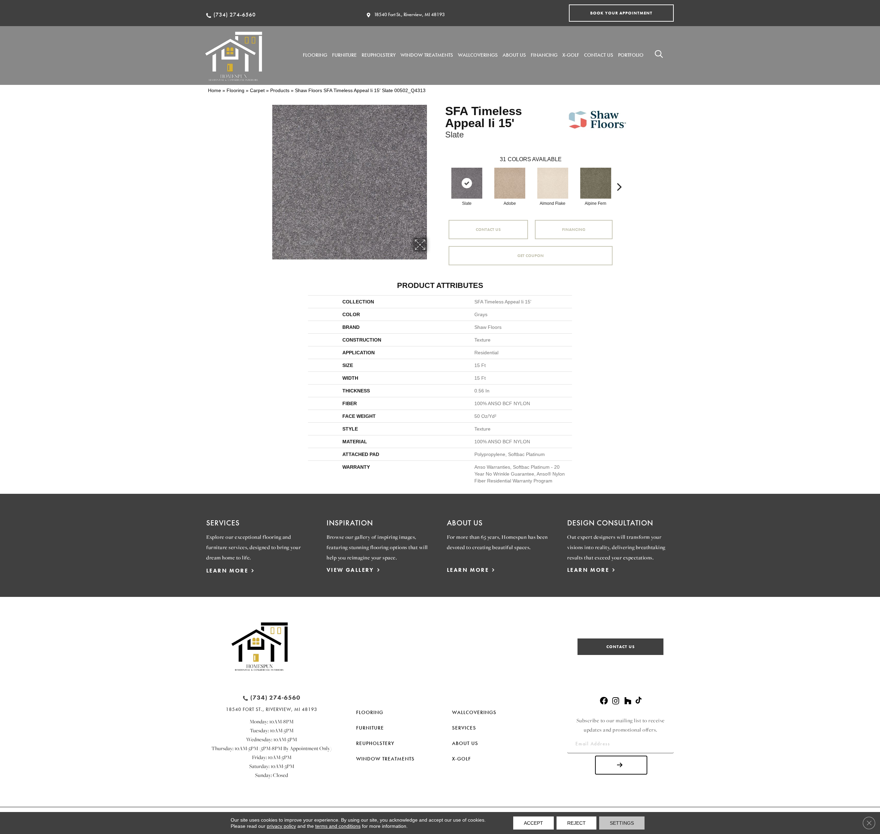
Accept (533, 823)
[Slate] (467, 183)
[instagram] (615, 701)
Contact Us (488, 229)
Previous (442, 176)
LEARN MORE (227, 570)
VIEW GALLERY (350, 570)
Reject (576, 823)
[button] (621, 13)
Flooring (235, 90)
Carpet (257, 90)
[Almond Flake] (553, 183)
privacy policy (281, 826)
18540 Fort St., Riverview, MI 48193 (409, 14)
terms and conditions (338, 826)
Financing (573, 229)
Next (619, 176)
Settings (622, 823)
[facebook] (604, 701)
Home (214, 90)
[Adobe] (510, 183)
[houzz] (627, 701)
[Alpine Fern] (596, 183)
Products (279, 90)
